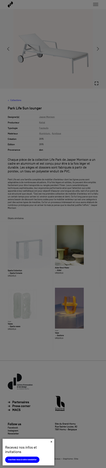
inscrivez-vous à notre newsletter (22, 459)
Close (51, 442)
